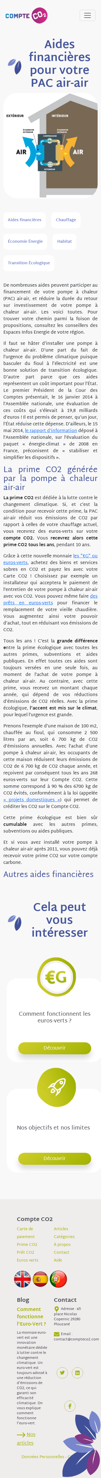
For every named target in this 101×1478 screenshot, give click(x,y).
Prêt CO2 (25, 1252)
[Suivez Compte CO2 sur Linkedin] (77, 1372)
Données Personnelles (43, 1457)
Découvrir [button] (54, 1048)
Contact (61, 1252)
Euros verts (27, 1260)
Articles (61, 1229)
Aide (58, 1260)
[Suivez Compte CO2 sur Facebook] (69, 1406)
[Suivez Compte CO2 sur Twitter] (62, 1372)
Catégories (64, 1237)
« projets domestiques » (31, 800)
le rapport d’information (51, 431)
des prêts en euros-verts (50, 600)
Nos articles (26, 1439)
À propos (62, 1244)
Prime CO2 (27, 1244)
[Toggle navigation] (87, 15)
